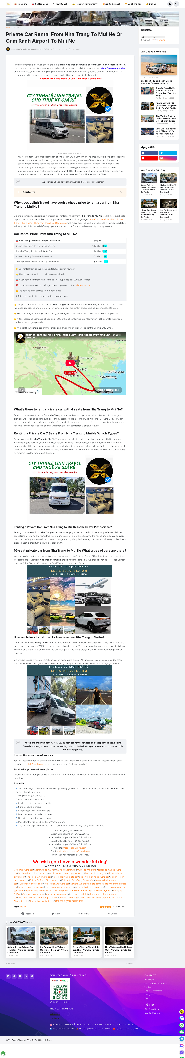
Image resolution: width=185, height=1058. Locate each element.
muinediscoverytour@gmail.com (73, 851)
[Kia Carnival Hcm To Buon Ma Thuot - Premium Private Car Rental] (54, 936)
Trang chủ (9, 27)
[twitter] (168, 153)
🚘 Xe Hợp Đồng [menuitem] (40, 4)
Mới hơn (11, 963)
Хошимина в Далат (101, 890)
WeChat (148, 987)
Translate (161, 40)
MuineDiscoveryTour (99, 219)
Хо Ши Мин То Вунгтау (79, 890)
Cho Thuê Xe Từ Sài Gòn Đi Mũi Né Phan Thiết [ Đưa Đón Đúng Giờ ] (156, 82)
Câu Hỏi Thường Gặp (154, 1013)
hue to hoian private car (42, 901)
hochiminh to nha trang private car (67, 873)
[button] (170, 4)
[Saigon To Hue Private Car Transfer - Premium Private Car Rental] (21, 936)
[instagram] (168, 158)
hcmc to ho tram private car (89, 887)
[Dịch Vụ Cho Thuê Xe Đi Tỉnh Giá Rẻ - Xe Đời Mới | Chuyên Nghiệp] (147, 118)
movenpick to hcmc (34, 890)
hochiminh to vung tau (96, 873)
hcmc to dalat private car (30, 887)
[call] (3, 1053)
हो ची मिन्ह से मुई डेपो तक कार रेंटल (69, 901)
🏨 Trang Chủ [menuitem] (20, 4)
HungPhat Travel (42, 222)
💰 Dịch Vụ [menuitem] (151, 4)
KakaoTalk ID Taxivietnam (156, 983)
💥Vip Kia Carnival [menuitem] (111, 4)
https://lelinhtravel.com (74, 847)
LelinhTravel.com (34, 764)
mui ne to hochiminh (66, 869)
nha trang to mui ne (48, 897)
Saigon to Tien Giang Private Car (78, 880)
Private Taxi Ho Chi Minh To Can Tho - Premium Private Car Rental (86, 950)
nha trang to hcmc (27, 897)
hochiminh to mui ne (44, 869)
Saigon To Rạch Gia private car (45, 880)
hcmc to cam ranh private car (59, 887)
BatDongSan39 (59, 222)
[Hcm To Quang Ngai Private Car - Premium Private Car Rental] (119, 936)
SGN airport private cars (30, 883)
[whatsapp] (181, 1025)
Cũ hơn (129, 963)
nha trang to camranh (57, 894)
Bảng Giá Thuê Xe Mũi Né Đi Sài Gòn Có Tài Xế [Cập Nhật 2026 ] (166, 131)
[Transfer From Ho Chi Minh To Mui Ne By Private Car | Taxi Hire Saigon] (147, 90)
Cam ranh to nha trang (33, 894)
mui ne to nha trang (86, 869)
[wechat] (181, 1032)
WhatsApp (149, 979)
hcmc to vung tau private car (84, 883)
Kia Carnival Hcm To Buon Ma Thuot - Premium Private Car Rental (54, 950)
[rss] (32, 976)
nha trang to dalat (79, 894)
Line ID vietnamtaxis (153, 991)
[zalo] (181, 1018)
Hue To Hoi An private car (38, 876)
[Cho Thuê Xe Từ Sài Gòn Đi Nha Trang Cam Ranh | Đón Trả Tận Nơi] (147, 106)
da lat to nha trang (68, 897)
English (18, 27)
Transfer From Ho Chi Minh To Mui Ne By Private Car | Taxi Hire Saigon (166, 92)
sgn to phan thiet (87, 897)
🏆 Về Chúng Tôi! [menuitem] (133, 4)
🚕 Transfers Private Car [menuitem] (84, 4)
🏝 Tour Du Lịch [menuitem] (60, 4)
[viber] (181, 1052)
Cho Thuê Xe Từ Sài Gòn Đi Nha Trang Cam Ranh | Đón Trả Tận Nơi (166, 105)
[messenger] (181, 1045)
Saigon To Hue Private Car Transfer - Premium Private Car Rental (20, 950)
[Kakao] (181, 1011)
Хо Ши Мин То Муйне (56, 890)
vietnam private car (23, 869)
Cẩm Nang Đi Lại (152, 1009)
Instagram (149, 994)
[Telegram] (181, 1038)
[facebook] (149, 153)
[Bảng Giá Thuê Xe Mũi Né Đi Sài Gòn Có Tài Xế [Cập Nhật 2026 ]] (147, 131)
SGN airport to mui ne (107, 897)
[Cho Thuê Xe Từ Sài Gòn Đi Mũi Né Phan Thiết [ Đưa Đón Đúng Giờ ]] (159, 65)
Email (147, 998)
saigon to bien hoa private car (94, 876)
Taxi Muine (27, 222)
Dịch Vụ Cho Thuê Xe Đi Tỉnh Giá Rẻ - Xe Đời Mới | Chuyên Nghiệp (166, 118)
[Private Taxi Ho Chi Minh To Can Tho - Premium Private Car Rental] (86, 936)
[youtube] (149, 158)
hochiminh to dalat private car (33, 873)
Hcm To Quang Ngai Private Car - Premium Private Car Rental (118, 950)
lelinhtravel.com (83, 285)
